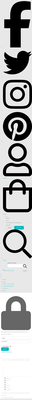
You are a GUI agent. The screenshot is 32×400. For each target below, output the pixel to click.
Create (11, 397)
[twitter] (17, 76)
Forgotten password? (6, 352)
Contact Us (5, 288)
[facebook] (17, 47)
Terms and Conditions (13, 360)
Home (4, 279)
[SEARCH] (25, 265)
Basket (10, 227)
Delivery (22, 360)
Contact (27, 360)
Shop (4, 281)
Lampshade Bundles (8, 286)
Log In (5, 349)
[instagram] (17, 110)
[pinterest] (17, 141)
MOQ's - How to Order (8, 284)
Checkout (19, 227)
